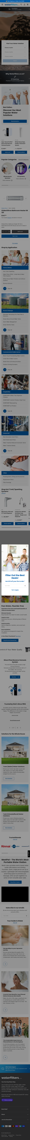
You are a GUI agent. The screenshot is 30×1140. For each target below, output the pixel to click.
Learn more (21, 1)
